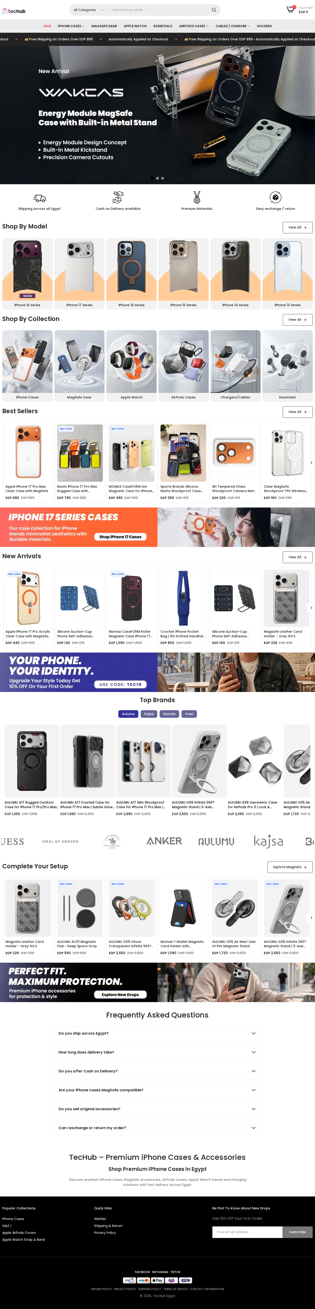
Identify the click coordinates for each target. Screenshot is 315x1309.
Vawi (189, 714)
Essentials (163, 26)
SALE (47, 26)
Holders (264, 26)
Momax (169, 714)
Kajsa (149, 714)
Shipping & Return (108, 1225)
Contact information (207, 1289)
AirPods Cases (192, 26)
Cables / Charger (231, 26)
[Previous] (9, 775)
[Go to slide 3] (162, 178)
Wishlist (100, 1219)
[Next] (305, 775)
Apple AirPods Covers (19, 1232)
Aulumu (128, 714)
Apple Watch (135, 26)
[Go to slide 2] (157, 178)
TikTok (175, 1272)
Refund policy (101, 1289)
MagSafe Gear (104, 26)
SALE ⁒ (6, 1225)
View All (294, 227)
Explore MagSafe (287, 867)
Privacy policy (125, 1289)
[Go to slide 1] (152, 178)
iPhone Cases (70, 26)
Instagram (160, 1272)
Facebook (142, 1272)
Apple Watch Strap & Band (23, 1239)
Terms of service (175, 1289)
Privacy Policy (105, 1232)
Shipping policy (149, 1289)
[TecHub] (13, 8)
